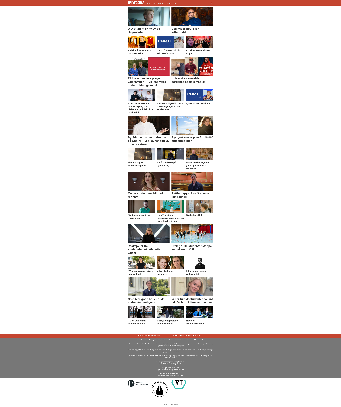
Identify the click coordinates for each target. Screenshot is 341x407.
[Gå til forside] (136, 2)
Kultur (154, 3)
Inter (175, 3)
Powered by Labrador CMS (170, 404)
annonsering (196, 335)
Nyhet (149, 3)
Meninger (161, 3)
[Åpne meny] (211, 3)
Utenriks (169, 3)
